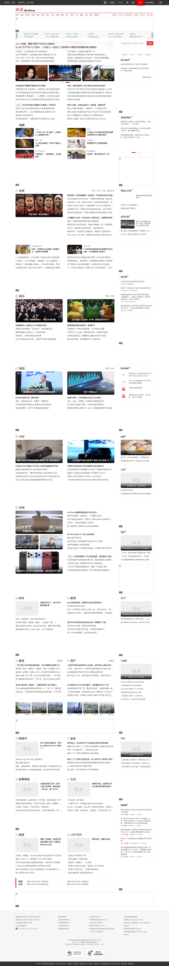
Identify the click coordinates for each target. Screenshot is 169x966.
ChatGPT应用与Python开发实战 (132, 682)
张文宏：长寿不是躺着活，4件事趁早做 (135, 457)
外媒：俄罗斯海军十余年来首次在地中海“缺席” (86, 86)
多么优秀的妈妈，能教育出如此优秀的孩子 (84, 603)
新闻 (17, 15)
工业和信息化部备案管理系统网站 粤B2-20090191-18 (84, 940)
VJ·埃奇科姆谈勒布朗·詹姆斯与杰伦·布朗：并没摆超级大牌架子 (98, 250)
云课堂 (124, 661)
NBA (93, 191)
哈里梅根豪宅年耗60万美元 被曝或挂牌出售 (85, 672)
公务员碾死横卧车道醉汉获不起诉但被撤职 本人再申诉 (89, 93)
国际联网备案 (62, 917)
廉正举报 (124, 964)
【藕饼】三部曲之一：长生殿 (79, 862)
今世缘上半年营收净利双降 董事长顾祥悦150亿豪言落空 (100, 133)
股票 (107, 368)
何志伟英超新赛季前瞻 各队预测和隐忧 (88, 112)
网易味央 (115, 15)
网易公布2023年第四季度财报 (37, 884)
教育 (62, 15)
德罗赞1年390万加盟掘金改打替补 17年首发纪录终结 (89, 257)
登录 (140, 2)
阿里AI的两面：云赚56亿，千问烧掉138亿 (84, 516)
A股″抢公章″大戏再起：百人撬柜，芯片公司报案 (139, 396)
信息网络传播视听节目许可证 (133, 929)
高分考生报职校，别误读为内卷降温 (89, 119)
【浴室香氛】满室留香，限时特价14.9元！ (136, 760)
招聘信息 (83, 964)
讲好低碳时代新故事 (114, 34)
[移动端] (105, 2)
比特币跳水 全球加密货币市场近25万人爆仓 (85, 541)
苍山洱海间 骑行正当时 (25, 873)
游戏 (123, 532)
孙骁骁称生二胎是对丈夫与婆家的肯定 (31, 325)
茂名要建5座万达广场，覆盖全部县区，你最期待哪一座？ (90, 688)
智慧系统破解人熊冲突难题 (78, 545)
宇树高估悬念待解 (135, 388)
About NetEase (60, 964)
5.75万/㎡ (95, 714)
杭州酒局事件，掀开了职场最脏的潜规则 (32, 408)
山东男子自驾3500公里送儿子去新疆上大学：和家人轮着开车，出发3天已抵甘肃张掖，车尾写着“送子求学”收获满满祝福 (136, 821)
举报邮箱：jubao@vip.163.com (133, 920)
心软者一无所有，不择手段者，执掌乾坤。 (33, 807)
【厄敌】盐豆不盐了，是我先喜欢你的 (83, 869)
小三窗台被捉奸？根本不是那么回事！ (48, 144)
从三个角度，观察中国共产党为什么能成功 (35, 44)
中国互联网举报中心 (64, 923)
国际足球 (110, 191)
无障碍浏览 (21, 2)
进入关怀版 (30, 2)
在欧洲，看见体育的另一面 (98, 154)
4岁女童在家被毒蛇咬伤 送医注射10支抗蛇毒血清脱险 (89, 96)
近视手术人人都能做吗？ (129, 205)
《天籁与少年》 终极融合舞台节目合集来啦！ (86, 803)
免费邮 (136, 15)
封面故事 (47, 36)
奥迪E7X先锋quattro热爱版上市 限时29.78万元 (86, 473)
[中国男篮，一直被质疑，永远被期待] (25, 154)
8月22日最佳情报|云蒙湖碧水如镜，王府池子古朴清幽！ (38, 862)
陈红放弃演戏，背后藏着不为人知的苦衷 (83, 339)
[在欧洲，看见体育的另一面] (76, 154)
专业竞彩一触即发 (135, 36)
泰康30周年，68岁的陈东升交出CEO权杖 (84, 398)
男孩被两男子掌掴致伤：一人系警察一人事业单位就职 (38, 96)
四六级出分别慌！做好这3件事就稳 (81, 626)
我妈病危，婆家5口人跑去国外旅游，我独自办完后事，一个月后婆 (136, 123)
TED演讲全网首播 (29, 36)
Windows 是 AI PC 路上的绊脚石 (81, 534)
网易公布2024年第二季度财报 (37, 881)
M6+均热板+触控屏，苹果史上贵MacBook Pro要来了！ (89, 519)
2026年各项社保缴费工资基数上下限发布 (39, 105)
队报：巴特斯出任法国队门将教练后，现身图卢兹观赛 (45, 250)
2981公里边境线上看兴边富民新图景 (30, 55)
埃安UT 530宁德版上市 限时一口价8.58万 (84, 476)
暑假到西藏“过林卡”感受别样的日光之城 (83, 61)
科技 (42, 15)
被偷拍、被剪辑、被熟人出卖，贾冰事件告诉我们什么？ (39, 672)
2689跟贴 (139, 814)
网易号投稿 (147, 77)
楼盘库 (111, 661)
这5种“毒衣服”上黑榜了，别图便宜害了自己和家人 (36, 685)
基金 (112, 368)
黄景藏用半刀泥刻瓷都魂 (97, 143)
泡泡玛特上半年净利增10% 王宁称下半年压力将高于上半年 (140, 375)
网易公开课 (126, 191)
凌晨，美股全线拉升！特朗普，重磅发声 (32, 401)
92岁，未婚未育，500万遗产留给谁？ (31, 619)
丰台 (33, 714)
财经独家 (125, 368)
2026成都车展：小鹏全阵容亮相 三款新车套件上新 (36, 473)
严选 (123, 738)
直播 (57, 15)
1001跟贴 (139, 857)
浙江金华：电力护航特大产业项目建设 (83, 770)
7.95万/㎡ (79, 714)
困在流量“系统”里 (74, 538)
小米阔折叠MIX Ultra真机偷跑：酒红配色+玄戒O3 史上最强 (93, 556)
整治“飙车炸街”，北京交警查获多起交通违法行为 (35, 112)
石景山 (69, 714)
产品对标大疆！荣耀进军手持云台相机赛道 (84, 563)
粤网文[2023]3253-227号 (97, 926)
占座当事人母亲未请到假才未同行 (133, 281)
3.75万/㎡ (60, 714)
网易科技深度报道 (92, 36)
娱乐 (47, 15)
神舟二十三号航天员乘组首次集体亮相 (83, 753)
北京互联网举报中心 (64, 920)
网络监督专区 (146, 9)
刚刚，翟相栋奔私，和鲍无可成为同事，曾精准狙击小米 (39, 766)
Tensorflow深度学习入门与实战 (132, 689)
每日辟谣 (125, 60)
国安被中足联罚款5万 (24, 115)
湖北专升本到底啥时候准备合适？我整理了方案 (86, 622)
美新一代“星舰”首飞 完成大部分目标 (82, 750)
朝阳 (17, 714)
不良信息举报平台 (63, 926)
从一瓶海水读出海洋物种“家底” (79, 766)
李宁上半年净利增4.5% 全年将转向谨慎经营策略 (140, 382)
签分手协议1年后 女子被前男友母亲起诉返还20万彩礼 (38, 99)
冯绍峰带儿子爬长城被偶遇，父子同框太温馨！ (86, 329)
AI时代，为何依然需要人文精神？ (81, 523)
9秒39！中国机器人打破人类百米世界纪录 (136, 288)
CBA (99, 191)
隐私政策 (96, 964)
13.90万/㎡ (111, 714)
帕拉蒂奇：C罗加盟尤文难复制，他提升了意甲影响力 (89, 231)
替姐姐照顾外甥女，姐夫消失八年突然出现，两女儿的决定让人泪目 (135, 136)
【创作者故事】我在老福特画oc (80, 873)
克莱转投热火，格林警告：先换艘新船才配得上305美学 (90, 261)
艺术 (123, 598)
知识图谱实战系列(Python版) (131, 692)
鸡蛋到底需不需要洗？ (129, 208)
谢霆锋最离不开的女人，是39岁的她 (30, 332)
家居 (71, 15)
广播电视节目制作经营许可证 (98, 920)
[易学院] (129, 77)
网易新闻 (25, 9)
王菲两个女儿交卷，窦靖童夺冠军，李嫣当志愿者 (87, 332)
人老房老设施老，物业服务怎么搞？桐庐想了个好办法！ (90, 692)
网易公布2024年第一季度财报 (78, 881)
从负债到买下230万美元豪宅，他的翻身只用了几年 (88, 685)
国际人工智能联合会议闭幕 (78, 55)
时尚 (21, 598)
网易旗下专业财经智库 (31, 34)
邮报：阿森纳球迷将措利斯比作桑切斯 (83, 221)
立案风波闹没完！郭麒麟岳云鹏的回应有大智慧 (86, 336)
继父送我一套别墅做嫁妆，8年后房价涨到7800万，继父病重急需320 (136, 129)
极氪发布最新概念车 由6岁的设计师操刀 (32, 469)
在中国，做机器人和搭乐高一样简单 (133, 234)
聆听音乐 (69, 34)
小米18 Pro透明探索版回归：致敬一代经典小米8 (87, 567)
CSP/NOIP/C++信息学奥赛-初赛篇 (133, 699)
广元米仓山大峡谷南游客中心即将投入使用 (33, 866)
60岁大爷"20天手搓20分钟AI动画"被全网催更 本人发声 (89, 89)
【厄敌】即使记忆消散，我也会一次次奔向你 (85, 866)
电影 (107, 296)
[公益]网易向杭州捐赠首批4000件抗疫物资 (136, 494)
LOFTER (76, 834)
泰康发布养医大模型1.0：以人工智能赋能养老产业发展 (89, 408)
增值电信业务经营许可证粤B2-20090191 (28, 917)
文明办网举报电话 (63, 929)
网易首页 (7, 2)
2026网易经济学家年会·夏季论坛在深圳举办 (34, 405)
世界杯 (27, 15)
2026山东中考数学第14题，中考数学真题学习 (86, 629)
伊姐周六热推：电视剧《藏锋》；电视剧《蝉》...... (36, 622)
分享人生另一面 (134, 34)
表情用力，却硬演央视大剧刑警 (28, 336)
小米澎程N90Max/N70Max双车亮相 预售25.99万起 (88, 480)
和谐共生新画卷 (73, 99)
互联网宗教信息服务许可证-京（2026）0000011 (136, 933)
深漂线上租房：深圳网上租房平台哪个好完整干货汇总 (89, 695)
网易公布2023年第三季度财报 (78, 884)
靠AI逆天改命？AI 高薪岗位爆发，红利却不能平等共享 (89, 548)
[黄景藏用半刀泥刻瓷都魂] (76, 143)
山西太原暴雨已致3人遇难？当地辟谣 (134, 64)
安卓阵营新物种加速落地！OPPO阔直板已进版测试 (88, 570)
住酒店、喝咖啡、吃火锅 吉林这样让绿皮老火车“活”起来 (38, 856)
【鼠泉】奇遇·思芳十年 (76, 856)
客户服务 (89, 964)
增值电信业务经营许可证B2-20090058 (27, 920)
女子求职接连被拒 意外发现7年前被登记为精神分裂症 (37, 93)
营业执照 (126, 926)
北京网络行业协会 (94, 917)
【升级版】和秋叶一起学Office (132, 696)
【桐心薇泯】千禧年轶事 (77, 859)
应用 (13, 2)
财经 (38, 15)
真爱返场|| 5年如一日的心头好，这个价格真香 (34, 629)
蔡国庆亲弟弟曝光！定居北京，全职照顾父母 (34, 329)
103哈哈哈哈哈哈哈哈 (76, 606)
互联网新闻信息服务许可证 (24, 923)
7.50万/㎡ (44, 714)
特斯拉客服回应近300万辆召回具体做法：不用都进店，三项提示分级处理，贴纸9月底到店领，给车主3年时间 (136, 297)
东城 (100, 714)
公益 (123, 469)
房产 (67, 15)
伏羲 (120, 15)
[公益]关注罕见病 (127, 490)
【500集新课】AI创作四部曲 (131, 685)
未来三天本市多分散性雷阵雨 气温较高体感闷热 (35, 108)
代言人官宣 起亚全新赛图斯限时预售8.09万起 (34, 480)
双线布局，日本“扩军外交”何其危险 (81, 58)
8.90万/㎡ (27, 714)
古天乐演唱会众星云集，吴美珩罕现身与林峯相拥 (36, 339)
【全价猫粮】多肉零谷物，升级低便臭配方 (136, 767)
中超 (104, 191)
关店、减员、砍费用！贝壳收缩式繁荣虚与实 (85, 401)
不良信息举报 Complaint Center (110, 964)
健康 (81, 15)
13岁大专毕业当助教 (72, 36)
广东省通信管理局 (21, 926)
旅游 (21, 834)
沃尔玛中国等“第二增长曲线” (27, 398)
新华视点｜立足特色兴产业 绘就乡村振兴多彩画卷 (87, 743)
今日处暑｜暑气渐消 (75, 800)
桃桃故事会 (126, 117)
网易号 (96, 15)
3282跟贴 (138, 825)
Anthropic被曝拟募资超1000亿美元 (82, 512)
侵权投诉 (131, 964)
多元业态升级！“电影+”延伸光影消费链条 (32, 51)
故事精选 (24, 779)
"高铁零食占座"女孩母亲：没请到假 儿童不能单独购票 (38, 89)
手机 (69, 556)
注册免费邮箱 (150, 2)
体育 (22, 15)
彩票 (33, 15)
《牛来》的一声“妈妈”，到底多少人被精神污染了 (48, 133)
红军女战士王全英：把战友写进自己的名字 (84, 51)
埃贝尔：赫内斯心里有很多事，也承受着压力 (85, 228)
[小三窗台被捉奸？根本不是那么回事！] (25, 143)
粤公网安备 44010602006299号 (28, 929)
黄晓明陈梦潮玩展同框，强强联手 (81, 325)
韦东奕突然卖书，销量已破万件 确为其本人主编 (35, 119)
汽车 (76, 15)
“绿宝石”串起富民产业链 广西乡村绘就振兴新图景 (36, 61)
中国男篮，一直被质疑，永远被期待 (48, 155)
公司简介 (69, 964)
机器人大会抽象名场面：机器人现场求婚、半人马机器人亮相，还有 (144, 223)
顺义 (49, 714)
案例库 (60, 661)
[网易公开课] (112, 2)
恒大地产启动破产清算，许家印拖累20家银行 (85, 405)
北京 (86, 15)
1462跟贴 (143, 843)
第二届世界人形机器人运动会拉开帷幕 (83, 526)
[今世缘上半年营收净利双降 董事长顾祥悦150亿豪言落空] (76, 132)
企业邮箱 (142, 15)
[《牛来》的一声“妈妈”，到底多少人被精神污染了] (25, 132)
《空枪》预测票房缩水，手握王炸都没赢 (88, 115)
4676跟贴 (139, 834)
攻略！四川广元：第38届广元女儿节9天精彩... (34, 859)
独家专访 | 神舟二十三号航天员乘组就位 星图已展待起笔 (90, 746)
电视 (112, 296)
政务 (91, 15)
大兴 (84, 714)
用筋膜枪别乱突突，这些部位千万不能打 (135, 461)
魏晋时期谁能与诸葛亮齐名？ (144, 196)
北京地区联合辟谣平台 (96, 923)
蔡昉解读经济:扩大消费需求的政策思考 (88, 105)
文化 (52, 15)
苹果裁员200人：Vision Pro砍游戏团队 (88, 108)
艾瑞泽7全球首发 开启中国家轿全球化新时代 (85, 466)
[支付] (128, 2)
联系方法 (76, 964)
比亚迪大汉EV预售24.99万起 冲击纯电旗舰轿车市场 (37, 466)
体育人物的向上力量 (114, 36)
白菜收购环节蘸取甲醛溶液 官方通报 (30, 86)
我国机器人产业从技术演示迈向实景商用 (32, 58)
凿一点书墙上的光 (50, 34)
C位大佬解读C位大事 (93, 34)
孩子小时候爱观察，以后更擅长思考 (82, 633)
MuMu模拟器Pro (128, 15)
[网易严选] (121, 2)
